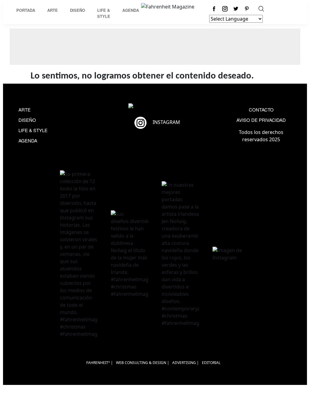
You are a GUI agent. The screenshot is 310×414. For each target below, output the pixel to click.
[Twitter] (236, 9)
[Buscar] (261, 9)
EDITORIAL (211, 362)
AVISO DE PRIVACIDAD (261, 120)
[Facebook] (214, 9)
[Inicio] (167, 6)
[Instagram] (225, 9)
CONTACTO (261, 109)
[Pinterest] (246, 9)
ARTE (24, 109)
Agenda (130, 10)
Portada (25, 10)
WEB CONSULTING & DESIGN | (142, 362)
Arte (52, 10)
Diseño (77, 10)
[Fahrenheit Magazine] (155, 106)
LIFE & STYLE (33, 130)
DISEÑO (27, 120)
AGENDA (27, 140)
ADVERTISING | (185, 362)
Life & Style (103, 13)
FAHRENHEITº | (99, 362)
